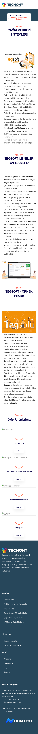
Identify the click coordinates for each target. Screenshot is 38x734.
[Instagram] (10, 579)
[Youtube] (4, 579)
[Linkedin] (23, 579)
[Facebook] (16, 579)
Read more (19, 451)
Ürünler (19, 16)
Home (12, 16)
